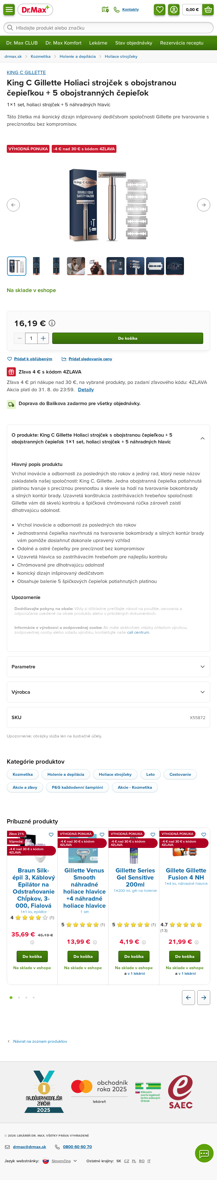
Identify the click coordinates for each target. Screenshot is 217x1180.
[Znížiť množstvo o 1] (19, 338)
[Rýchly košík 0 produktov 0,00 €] (208, 9)
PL (134, 1161)
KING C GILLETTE (26, 72)
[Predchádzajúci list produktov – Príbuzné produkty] (188, 997)
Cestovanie (180, 774)
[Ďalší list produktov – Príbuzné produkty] (203, 997)
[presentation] (32, 848)
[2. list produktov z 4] (19, 997)
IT (149, 1161)
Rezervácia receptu (181, 43)
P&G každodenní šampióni (77, 787)
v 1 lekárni (136, 973)
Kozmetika (23, 774)
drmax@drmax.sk (29, 1146)
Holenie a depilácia (65, 774)
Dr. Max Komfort (63, 43)
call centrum (138, 632)
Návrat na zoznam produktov (40, 1041)
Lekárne (98, 43)
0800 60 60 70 (77, 1146)
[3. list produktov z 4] (26, 997)
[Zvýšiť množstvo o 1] (43, 338)
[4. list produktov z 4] (33, 997)
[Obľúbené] (159, 9)
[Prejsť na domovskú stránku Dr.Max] (35, 9)
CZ (126, 1161)
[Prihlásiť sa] (173, 9)
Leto (150, 774)
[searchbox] (108, 27)
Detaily (86, 389)
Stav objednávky (133, 43)
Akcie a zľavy (25, 787)
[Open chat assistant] (204, 1153)
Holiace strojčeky (115, 774)
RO (142, 1161)
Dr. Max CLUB (22, 43)
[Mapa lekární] (105, 9)
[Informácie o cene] (52, 323)
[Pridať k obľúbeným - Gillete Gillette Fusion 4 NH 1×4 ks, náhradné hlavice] (204, 834)
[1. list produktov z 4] (11, 997)
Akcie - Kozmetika (135, 787)
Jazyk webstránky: (22, 1160)
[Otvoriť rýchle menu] (9, 9)
